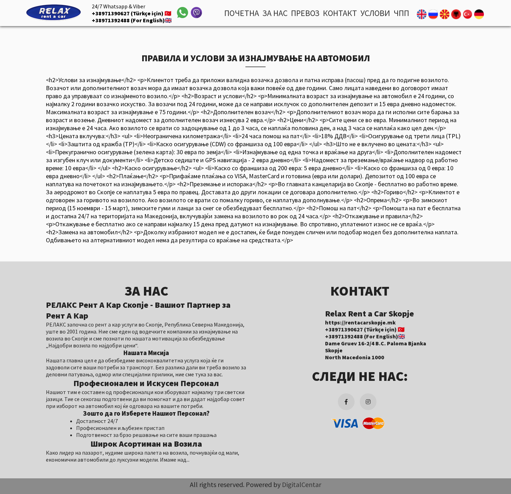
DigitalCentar (301, 484)
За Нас (274, 13)
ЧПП (401, 13)
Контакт (340, 13)
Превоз (305, 13)
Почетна (241, 13)
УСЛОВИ (375, 13)
